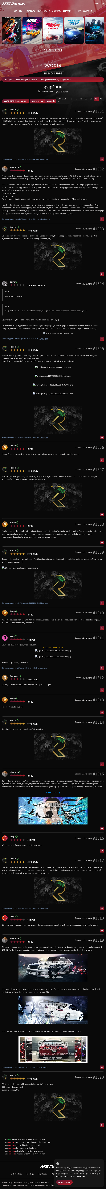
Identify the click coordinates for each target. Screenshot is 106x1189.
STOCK (5, 950)
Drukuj (50, 101)
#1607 (98, 469)
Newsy (21, 10)
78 (81, 99)
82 (101, 99)
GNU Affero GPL (52, 1185)
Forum (78, 10)
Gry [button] (15, 10)
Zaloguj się (98, 3)
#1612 (98, 678)
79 (86, 99)
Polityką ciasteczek (77, 1176)
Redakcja (30, 1174)
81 (97, 98)
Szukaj (86, 10)
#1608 (98, 524)
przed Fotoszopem (10, 193)
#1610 (98, 613)
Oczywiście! (66, 1182)
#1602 (98, 169)
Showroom (56, 10)
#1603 (98, 229)
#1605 (98, 348)
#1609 (98, 552)
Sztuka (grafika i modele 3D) (49, 79)
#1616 (98, 838)
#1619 (98, 940)
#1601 (98, 111)
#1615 (98, 774)
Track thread (37, 101)
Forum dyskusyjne (22, 79)
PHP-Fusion (42, 1182)
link (50, 121)
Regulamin (42, 1174)
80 (91, 99)
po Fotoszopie (8, 196)
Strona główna (8, 79)
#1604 (98, 283)
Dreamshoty (68, 10)
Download (31, 10)
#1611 (98, 638)
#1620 (98, 1077)
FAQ (52, 1174)
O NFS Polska (16, 1174)
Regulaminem (61, 1176)
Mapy (39, 10)
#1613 (98, 700)
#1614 (98, 722)
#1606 (98, 447)
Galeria (47, 10)
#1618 (98, 918)
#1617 (98, 860)
